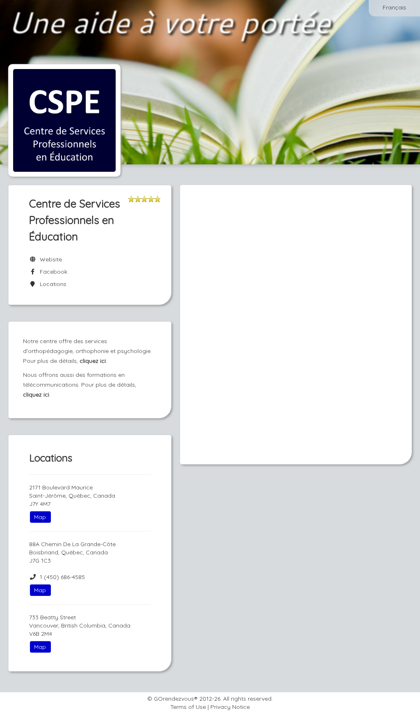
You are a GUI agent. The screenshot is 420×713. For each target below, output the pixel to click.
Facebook (52, 271)
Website (49, 259)
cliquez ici (93, 361)
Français (394, 7)
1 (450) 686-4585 (62, 577)
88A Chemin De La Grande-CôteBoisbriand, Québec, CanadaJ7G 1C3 (72, 552)
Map (40, 517)
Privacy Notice (230, 707)
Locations (51, 284)
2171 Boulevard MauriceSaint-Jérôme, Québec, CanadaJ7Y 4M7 (72, 496)
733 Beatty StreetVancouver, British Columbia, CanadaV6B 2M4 (79, 625)
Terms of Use (188, 707)
